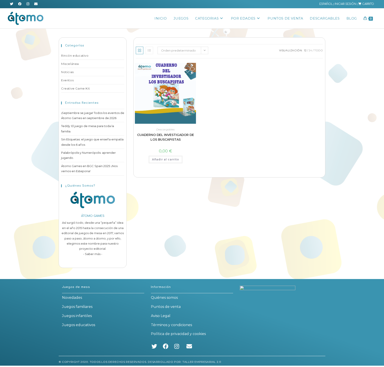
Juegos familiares (77, 307)
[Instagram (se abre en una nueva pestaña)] (28, 4)
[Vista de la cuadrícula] (139, 50)
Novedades (72, 297)
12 (305, 50)
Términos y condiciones (171, 325)
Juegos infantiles (77, 316)
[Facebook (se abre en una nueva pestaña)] (20, 4)
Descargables (165, 129)
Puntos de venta (166, 307)
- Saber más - (92, 254)
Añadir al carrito (165, 159)
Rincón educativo (75, 55)
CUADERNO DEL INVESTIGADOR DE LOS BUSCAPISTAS (165, 137)
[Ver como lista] (149, 50)
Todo (318, 50)
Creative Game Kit (75, 88)
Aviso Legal (160, 316)
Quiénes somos (164, 297)
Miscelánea (70, 64)
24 (310, 50)
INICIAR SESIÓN (345, 4)
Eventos (67, 80)
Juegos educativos (78, 325)
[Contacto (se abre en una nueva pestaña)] (36, 4)
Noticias (67, 72)
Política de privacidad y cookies (178, 334)
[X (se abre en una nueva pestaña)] (12, 4)
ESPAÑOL (326, 4)
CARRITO (367, 4)
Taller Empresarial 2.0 (201, 361)
